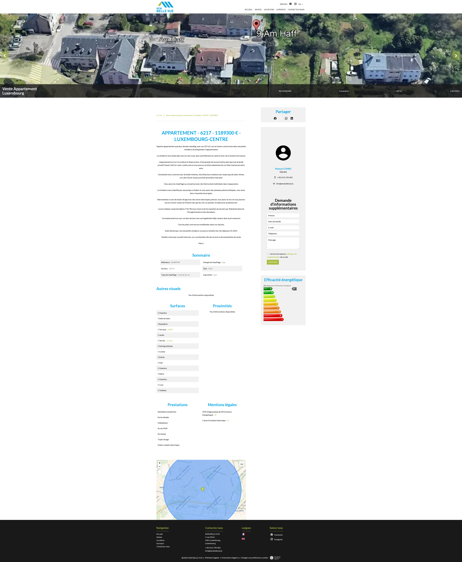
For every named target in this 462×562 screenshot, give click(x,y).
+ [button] (159, 462)
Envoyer (273, 262)
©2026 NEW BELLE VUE (192, 558)
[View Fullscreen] (159, 472)
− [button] (159, 466)
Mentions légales (212, 557)
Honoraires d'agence (230, 557)
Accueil (159, 115)
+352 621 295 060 (284, 177)
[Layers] (241, 464)
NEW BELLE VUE (212, 534)
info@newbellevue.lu (284, 183)
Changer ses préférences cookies (254, 557)
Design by (277, 558)
